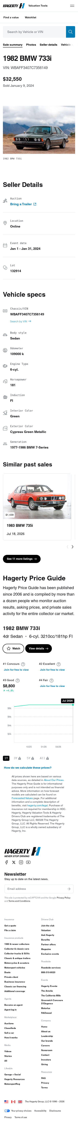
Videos (7, 1051)
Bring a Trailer (21, 204)
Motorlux (45, 1008)
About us (45, 1031)
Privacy (45, 1083)
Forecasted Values (22, 798)
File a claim (10, 930)
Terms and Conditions (19, 901)
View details (36, 648)
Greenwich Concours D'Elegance (52, 1002)
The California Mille (51, 995)
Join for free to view (16, 669)
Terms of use (21, 1117)
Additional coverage (14, 991)
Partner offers (48, 944)
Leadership (47, 1036)
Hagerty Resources (14, 1079)
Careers (45, 1045)
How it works (11, 1037)
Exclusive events (50, 954)
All (5, 1061)
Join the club (47, 925)
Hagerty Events (49, 986)
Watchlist (30, 17)
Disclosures (55, 1111)
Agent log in (10, 1009)
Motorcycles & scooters (16, 963)
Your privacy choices (21, 1111)
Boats (7, 972)
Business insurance (14, 982)
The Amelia (47, 991)
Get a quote (10, 925)
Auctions (9, 1023)
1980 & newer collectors (16, 944)
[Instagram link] (21, 862)
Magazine (46, 949)
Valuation (46, 930)
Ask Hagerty (47, 935)
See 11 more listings (19, 558)
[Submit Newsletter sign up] (69, 889)
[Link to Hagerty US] (6, 1101)
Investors (46, 1059)
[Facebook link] (6, 862)
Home (44, 1026)
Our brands (47, 1041)
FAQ (43, 1078)
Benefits (45, 940)
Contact (45, 1055)
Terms (44, 1087)
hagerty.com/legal (37, 805)
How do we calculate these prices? (28, 767)
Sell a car (9, 1033)
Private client (11, 977)
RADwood (46, 1013)
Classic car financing (15, 986)
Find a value (11, 17)
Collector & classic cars (16, 949)
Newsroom (46, 1050)
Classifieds (10, 1028)
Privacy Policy (63, 898)
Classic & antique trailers (17, 958)
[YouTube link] (28, 862)
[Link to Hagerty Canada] (13, 1101)
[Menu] (72, 6)
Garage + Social (12, 1074)
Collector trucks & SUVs (17, 953)
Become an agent (13, 1005)
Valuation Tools (38, 5)
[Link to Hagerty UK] (20, 1101)
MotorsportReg (12, 1084)
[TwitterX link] (13, 862)
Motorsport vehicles (14, 967)
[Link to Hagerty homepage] (22, 852)
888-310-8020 (48, 972)
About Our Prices (53, 780)
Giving (44, 1064)
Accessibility (40, 1111)
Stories (8, 1056)
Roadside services (51, 967)
